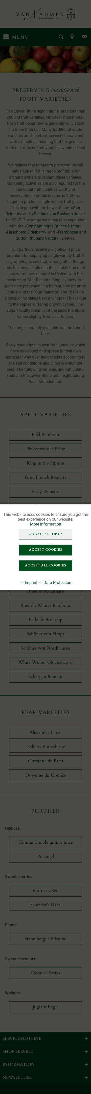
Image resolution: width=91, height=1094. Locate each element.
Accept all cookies (45, 565)
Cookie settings (46, 534)
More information (45, 523)
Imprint (30, 582)
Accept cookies (45, 549)
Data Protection (56, 582)
